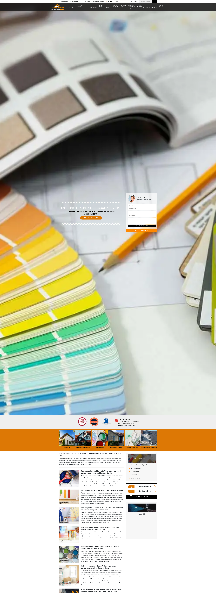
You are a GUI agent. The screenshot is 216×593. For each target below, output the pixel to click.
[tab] (108, 237)
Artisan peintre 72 (101, 7)
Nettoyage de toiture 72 (146, 7)
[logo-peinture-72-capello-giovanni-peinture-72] (57, 7)
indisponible (64, 1)
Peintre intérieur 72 (139, 7)
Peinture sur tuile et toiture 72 (123, 7)
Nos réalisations (91, 218)
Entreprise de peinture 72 (72, 7)
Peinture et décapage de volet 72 (162, 7)
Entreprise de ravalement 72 (93, 7)
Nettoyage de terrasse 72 (154, 7)
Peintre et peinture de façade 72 (80, 7)
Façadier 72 (86, 7)
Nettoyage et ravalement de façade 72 (131, 7)
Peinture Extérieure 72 (115, 7)
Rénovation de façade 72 (107, 7)
